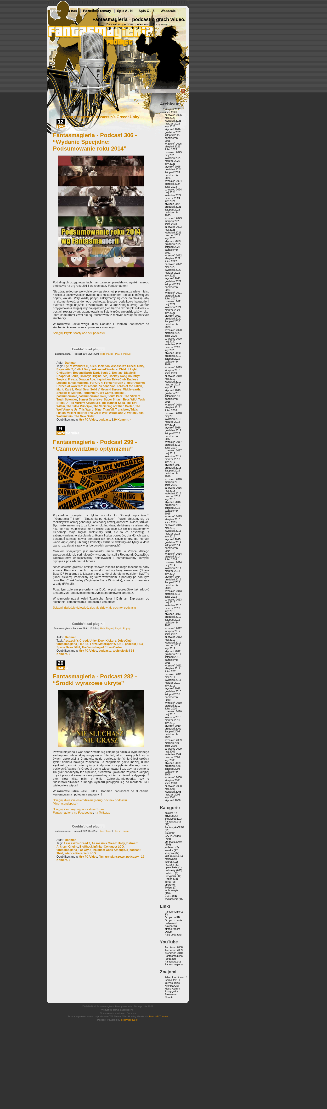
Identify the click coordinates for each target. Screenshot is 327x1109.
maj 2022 (170, 266)
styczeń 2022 (172, 278)
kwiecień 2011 (173, 679)
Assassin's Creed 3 (76, 843)
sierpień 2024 (172, 183)
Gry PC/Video (88, 419)
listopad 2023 (172, 209)
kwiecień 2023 (173, 232)
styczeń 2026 (172, 129)
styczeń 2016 (172, 502)
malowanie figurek (171, 860)
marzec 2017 (172, 459)
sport (168, 884)
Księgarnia (171, 926)
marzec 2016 (172, 496)
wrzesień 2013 (173, 591)
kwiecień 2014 (173, 568)
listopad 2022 (172, 246)
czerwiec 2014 (173, 562)
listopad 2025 (172, 135)
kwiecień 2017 (173, 456)
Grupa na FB (172, 917)
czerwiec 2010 (173, 711)
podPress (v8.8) (129, 1019)
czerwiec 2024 (173, 189)
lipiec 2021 (171, 298)
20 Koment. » (122, 419)
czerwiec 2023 (173, 226)
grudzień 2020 (173, 318)
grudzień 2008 (173, 765)
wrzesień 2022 (173, 255)
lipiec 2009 (171, 745)
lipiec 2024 (171, 186)
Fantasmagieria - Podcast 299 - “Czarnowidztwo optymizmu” (95, 445)
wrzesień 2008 (173, 777)
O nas (72, 11)
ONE (120, 644)
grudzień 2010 (173, 691)
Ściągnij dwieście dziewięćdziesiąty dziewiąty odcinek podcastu (94, 607)
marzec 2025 (172, 160)
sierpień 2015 (172, 519)
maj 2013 (170, 602)
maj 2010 (170, 714)
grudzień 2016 (173, 467)
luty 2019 (170, 387)
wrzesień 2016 (173, 479)
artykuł (169, 815)
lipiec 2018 (171, 410)
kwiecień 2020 (173, 344)
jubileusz (170, 847)
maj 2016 (170, 490)
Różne (168, 878)
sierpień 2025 (172, 146)
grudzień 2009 (173, 728)
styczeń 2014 (172, 576)
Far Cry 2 (85, 850)
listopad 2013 (172, 582)
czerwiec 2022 (173, 264)
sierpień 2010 (172, 705)
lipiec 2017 (171, 447)
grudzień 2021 (173, 281)
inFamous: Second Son (99, 386)
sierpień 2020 (172, 332)
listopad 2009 (172, 731)
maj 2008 (170, 788)
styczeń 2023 (172, 241)
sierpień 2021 (172, 295)
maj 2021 (170, 304)
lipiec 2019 (171, 373)
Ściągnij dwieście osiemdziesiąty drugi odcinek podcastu (90, 800)
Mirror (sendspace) (65, 803)
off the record (172, 928)
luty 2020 (170, 350)
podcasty (105, 419)
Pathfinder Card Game (98, 393)
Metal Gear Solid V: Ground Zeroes (98, 389)
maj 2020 (170, 341)
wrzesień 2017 (173, 441)
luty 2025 (170, 163)
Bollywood (170, 818)
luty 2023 (170, 238)
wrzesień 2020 (173, 330)
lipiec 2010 (171, 708)
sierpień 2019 (172, 370)
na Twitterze (102, 812)
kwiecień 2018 (173, 418)
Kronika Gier (172, 985)
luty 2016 (170, 499)
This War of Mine (90, 409)
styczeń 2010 (172, 725)
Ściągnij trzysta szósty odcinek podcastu (79, 333)
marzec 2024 (172, 198)
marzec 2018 (172, 421)
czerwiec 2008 (173, 785)
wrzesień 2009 (173, 740)
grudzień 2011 (173, 654)
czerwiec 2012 (173, 636)
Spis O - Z (147, 11)
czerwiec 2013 (173, 599)
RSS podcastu (173, 934)
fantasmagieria (78, 382)
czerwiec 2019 (173, 375)
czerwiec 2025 (173, 152)
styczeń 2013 (172, 613)
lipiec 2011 (171, 671)
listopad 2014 (172, 545)
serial (168, 881)
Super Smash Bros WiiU (120, 399)
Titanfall (108, 409)
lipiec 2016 (171, 484)
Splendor (71, 399)
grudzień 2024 (173, 169)
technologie (121, 650)
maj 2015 (170, 527)
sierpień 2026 (172, 109)
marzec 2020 (172, 347)
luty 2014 (170, 573)
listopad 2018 (172, 396)
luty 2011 (170, 685)
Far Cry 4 (96, 382)
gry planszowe (115, 856)
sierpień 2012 (172, 631)
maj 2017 (170, 453)
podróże (169, 873)
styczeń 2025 (172, 166)
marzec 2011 (172, 682)
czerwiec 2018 (173, 413)
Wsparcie (168, 11)
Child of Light (128, 369)
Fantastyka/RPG (174, 827)
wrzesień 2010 (173, 702)
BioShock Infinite (90, 846)
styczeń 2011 (172, 688)
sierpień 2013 (172, 593)
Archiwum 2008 (174, 947)
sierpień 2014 (172, 556)
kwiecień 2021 (173, 307)
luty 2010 (170, 722)
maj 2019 (170, 378)
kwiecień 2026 (173, 120)
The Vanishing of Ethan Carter (113, 406)
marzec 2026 (172, 123)
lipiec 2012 (171, 634)
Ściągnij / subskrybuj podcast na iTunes (78, 809)
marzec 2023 (172, 235)
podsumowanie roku (92, 396)
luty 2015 (170, 536)
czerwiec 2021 (173, 301)
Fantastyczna (173, 821)
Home (57, 11)
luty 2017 (170, 461)
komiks (169, 850)
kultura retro (172, 856)
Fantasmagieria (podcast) (174, 957)
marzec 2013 (172, 608)
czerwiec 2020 (173, 338)
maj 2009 (170, 751)
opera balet (171, 867)
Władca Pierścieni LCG (80, 853)
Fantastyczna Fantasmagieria (174, 963)
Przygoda (170, 876)
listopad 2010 (172, 694)
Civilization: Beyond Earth (74, 372)
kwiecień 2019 (173, 381)
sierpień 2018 (172, 407)
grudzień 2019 (173, 355)
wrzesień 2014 (173, 553)
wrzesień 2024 (173, 180)
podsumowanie (66, 396)
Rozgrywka (171, 991)
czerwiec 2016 (173, 487)
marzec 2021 (172, 309)
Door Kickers (107, 640)
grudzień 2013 (173, 579)
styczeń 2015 (172, 539)
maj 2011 (170, 677)
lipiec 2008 (171, 783)
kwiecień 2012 (173, 642)
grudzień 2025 (173, 132)
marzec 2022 (172, 272)
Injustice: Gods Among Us (110, 850)
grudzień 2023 (173, 206)
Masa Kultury (172, 988)
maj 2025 (170, 155)
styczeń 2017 (172, 464)
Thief (59, 853)
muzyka (169, 864)
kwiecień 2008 (173, 791)
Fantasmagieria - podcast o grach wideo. (139, 19)
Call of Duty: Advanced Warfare (96, 369)
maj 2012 (170, 639)
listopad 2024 (172, 172)
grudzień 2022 (173, 244)
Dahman (70, 362)
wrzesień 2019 (173, 367)
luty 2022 (170, 275)
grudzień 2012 (173, 616)
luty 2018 (170, 424)
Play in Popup (123, 353)
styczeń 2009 (172, 763)
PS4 (140, 644)
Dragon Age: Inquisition (95, 379)
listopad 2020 (172, 321)
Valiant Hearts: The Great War (87, 413)
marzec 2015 (172, 533)
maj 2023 (170, 229)
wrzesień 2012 (173, 628)
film (101, 856)
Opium (168, 931)
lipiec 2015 (171, 522)
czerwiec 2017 (173, 450)
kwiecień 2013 (173, 605)
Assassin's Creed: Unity (127, 366)
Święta (168, 887)
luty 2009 (170, 760)
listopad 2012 (172, 619)
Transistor (122, 409)
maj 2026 (170, 117)
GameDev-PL (173, 980)
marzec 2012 (172, 645)
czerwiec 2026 (173, 115)
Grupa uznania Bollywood (173, 922)
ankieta (169, 812)
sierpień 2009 (172, 742)
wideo (168, 896)
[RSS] (183, 92)
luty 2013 (170, 611)
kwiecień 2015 (173, 530)
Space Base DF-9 (68, 647)
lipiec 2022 (171, 261)
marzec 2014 (172, 570)
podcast (119, 393)
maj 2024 (170, 192)
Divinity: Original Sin (93, 376)
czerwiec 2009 (173, 748)
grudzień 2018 (173, 393)
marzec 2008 (172, 794)
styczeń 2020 (172, 353)
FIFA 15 (84, 644)
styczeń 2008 (172, 800)
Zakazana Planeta (170, 996)
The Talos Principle (79, 406)
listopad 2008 (172, 768)
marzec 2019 (172, 384)
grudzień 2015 (173, 504)
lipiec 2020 (171, 335)
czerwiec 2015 (173, 525)
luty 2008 (170, 797)
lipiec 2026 (171, 112)
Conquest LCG (114, 846)
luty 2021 (170, 312)
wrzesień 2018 (173, 404)
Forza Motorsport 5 (103, 644)
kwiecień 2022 (173, 269)
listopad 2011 (172, 656)
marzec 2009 (172, 757)
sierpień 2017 (172, 444)
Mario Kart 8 (64, 389)
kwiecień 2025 (173, 158)
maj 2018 (170, 416)
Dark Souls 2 (102, 372)
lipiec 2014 (171, 559)
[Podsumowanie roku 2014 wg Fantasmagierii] (101, 215)
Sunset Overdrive (90, 399)
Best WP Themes (158, 1016)
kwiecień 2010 (173, 717)
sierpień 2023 (172, 221)
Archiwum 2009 (174, 950)
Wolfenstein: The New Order (75, 416)
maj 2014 (170, 565)
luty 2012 (170, 648)
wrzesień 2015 (173, 516)
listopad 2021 (172, 284)
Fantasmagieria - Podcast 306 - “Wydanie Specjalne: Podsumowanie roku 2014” (95, 142)
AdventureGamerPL (176, 977)
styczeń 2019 (172, 390)
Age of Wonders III (75, 366)
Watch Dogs (135, 413)
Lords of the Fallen (129, 386)
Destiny (117, 372)
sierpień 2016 (172, 482)
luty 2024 (170, 201)
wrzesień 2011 (173, 665)
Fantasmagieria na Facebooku (73, 812)
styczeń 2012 (172, 651)
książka (169, 853)
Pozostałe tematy (97, 11)
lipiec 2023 (171, 223)
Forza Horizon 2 (114, 382)
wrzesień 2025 (173, 143)
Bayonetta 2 (64, 369)
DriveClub (119, 379)
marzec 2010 (172, 720)
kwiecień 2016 (173, 493)
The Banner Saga (113, 403)
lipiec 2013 (171, 596)
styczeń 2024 (172, 203)
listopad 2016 (172, 470)
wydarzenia (171, 899)
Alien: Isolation (100, 366)
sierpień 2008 (172, 780)
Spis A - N (125, 11)
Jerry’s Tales (172, 982)
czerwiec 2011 (173, 674)
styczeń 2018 (172, 427)
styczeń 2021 (172, 315)
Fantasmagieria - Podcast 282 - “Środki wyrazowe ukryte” (95, 679)
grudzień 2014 (173, 542)
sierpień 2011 (172, 668)
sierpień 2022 (172, 258)
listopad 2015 (172, 507)
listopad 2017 (172, 433)
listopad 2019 (172, 358)
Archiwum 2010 (174, 953)
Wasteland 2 (117, 413)
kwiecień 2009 (173, 754)
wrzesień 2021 (173, 292)
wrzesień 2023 (173, 218)
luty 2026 (170, 126)
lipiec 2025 (171, 149)
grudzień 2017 (173, 430)
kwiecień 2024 (173, 195)
